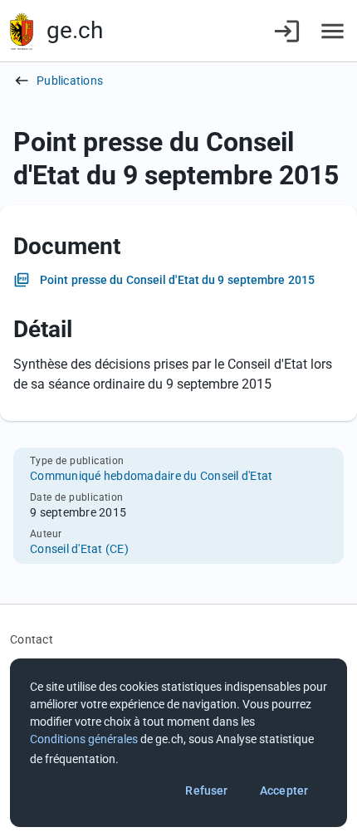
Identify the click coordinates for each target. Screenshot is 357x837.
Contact (31, 639)
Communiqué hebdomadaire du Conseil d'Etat (151, 475)
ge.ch (74, 30)
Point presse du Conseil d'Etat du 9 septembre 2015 (177, 279)
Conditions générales (84, 739)
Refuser (206, 790)
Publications (70, 80)
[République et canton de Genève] (21, 31)
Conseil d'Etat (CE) (79, 549)
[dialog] (178, 742)
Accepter (284, 790)
